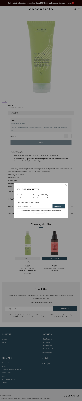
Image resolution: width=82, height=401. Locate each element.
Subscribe (57, 206)
